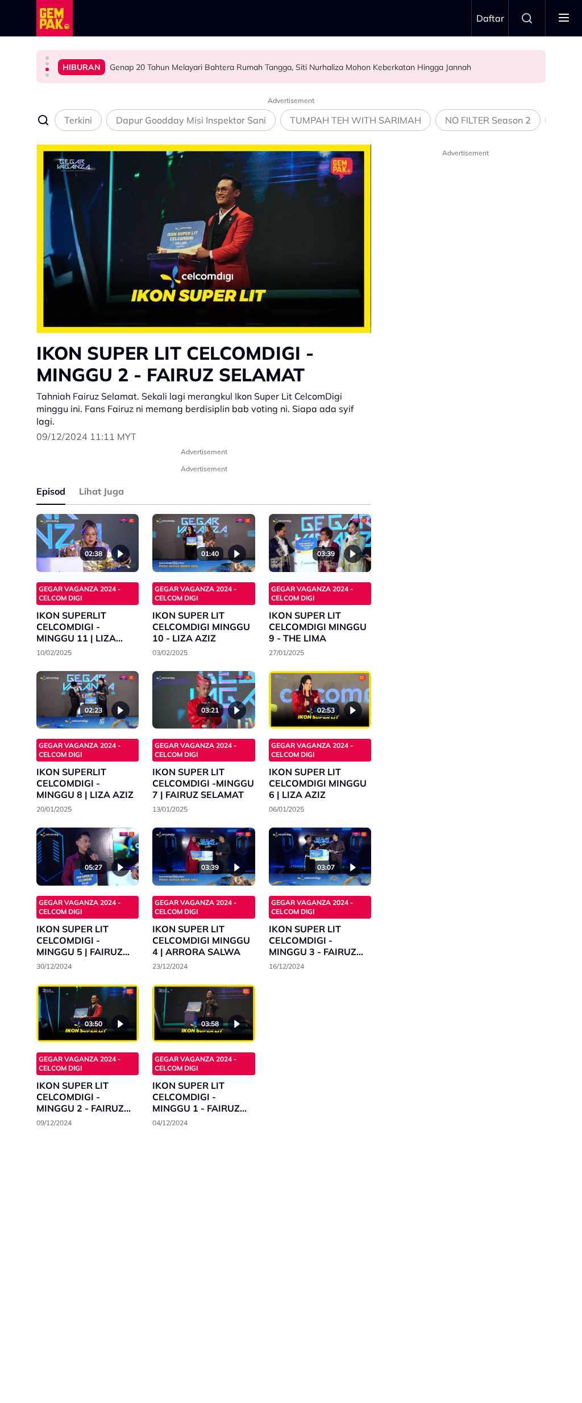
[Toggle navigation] (564, 18)
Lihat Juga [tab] (101, 491)
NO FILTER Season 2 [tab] (488, 120)
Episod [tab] (50, 491)
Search (527, 18)
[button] (47, 58)
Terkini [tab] (78, 120)
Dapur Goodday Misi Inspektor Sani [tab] (191, 120)
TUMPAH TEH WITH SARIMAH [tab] (355, 120)
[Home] (54, 18)
